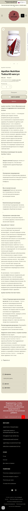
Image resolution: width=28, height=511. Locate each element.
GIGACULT (12, 497)
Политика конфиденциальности (12, 473)
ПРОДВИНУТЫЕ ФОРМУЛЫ (11, 436)
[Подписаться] (23, 417)
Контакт (5, 459)
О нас (4, 456)
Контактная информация (15, 506)
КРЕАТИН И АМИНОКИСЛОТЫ (11, 446)
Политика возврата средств (10, 476)
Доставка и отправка (8, 463)
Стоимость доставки (16, 79)
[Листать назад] (10, 63)
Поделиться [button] (6, 360)
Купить (14, 101)
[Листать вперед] (17, 63)
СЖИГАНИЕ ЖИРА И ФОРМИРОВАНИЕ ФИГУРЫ (11, 431)
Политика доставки (8, 480)
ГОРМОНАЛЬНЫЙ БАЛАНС (10, 439)
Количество (4, 83)
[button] (2, 15)
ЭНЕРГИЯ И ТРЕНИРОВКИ (10, 427)
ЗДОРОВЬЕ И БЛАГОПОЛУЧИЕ (12, 443)
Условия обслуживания (9, 483)
